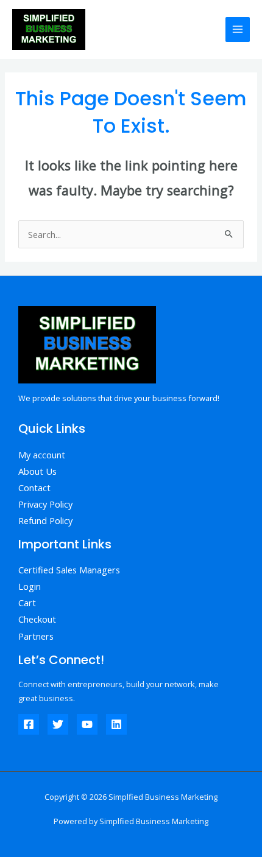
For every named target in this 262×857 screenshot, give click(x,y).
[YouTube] (87, 724)
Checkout (37, 619)
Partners (36, 636)
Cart (27, 602)
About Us (37, 471)
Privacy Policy (45, 504)
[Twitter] (58, 724)
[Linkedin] (116, 724)
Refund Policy (45, 520)
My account (41, 455)
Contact (34, 487)
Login (29, 586)
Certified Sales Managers (69, 570)
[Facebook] (28, 724)
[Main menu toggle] (237, 29)
